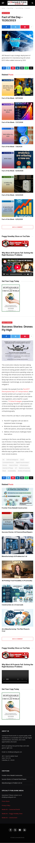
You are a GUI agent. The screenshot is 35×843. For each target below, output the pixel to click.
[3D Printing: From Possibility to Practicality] (17, 569)
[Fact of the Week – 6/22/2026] (17, 184)
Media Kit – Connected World (11, 809)
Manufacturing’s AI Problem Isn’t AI (14, 556)
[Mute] (28, 274)
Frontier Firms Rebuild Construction (14, 508)
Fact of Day (6, 13)
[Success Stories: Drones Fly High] (17, 350)
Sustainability (12, 471)
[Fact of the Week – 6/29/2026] (17, 159)
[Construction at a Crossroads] (17, 593)
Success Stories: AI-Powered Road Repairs (17, 532)
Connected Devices (8, 462)
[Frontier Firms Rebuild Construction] (17, 497)
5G (3, 459)
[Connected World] (18, 3)
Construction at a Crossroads (12, 605)
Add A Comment (17, 227)
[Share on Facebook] (6, 27)
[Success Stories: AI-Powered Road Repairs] (17, 521)
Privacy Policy (6, 805)
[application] (17, 267)
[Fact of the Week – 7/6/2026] (17, 135)
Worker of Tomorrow (24, 471)
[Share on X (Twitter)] (15, 27)
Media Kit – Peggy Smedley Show (12, 813)
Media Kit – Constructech (9, 817)
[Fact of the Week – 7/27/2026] (17, 111)
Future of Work (13, 465)
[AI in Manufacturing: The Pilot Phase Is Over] (17, 618)
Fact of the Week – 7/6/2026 (12, 146)
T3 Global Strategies (15, 401)
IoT (16, 468)
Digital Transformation (22, 462)
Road (4, 471)
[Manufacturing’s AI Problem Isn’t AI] (17, 545)
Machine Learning (24, 468)
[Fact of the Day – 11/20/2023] (17, 41)
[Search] (32, 3)
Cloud (22, 459)
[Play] (4, 274)
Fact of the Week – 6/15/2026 (12, 219)
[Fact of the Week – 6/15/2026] (17, 208)
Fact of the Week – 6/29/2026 (12, 171)
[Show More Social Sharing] (31, 27)
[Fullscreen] (31, 274)
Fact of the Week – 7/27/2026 (12, 122)
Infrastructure (24, 465)
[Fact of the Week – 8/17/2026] (17, 87)
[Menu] (3, 3)
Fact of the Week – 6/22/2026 (12, 195)
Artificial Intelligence (12, 459)
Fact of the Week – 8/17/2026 (12, 98)
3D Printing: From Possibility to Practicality (17, 581)
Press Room (6, 801)
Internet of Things (8, 468)
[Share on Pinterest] (24, 27)
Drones (5, 465)
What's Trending (7, 322)
